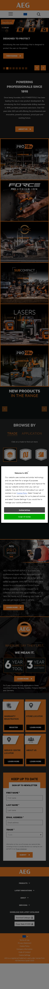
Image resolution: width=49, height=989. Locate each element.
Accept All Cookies (24, 517)
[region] (24, 494)
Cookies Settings (24, 510)
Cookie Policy (22, 493)
